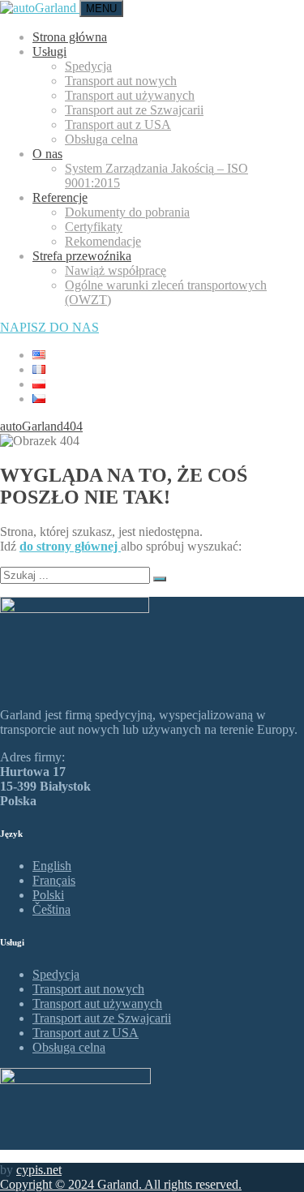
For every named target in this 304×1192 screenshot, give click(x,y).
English (51, 866)
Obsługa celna (101, 139)
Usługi (49, 51)
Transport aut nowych (121, 81)
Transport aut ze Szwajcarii (134, 110)
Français (53, 880)
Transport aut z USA (118, 124)
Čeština (51, 909)
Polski (48, 895)
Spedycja (88, 66)
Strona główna (69, 37)
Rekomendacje (103, 241)
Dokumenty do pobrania (127, 212)
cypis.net (39, 1170)
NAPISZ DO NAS (49, 327)
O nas (47, 154)
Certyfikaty (93, 227)
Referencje (60, 197)
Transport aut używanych (130, 95)
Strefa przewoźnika (81, 256)
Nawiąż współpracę (115, 270)
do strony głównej (70, 546)
